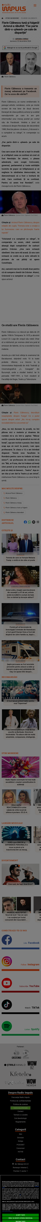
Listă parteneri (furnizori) (7, 1211)
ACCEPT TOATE (20, 1215)
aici (20, 1194)
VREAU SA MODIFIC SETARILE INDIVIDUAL (20, 1218)
